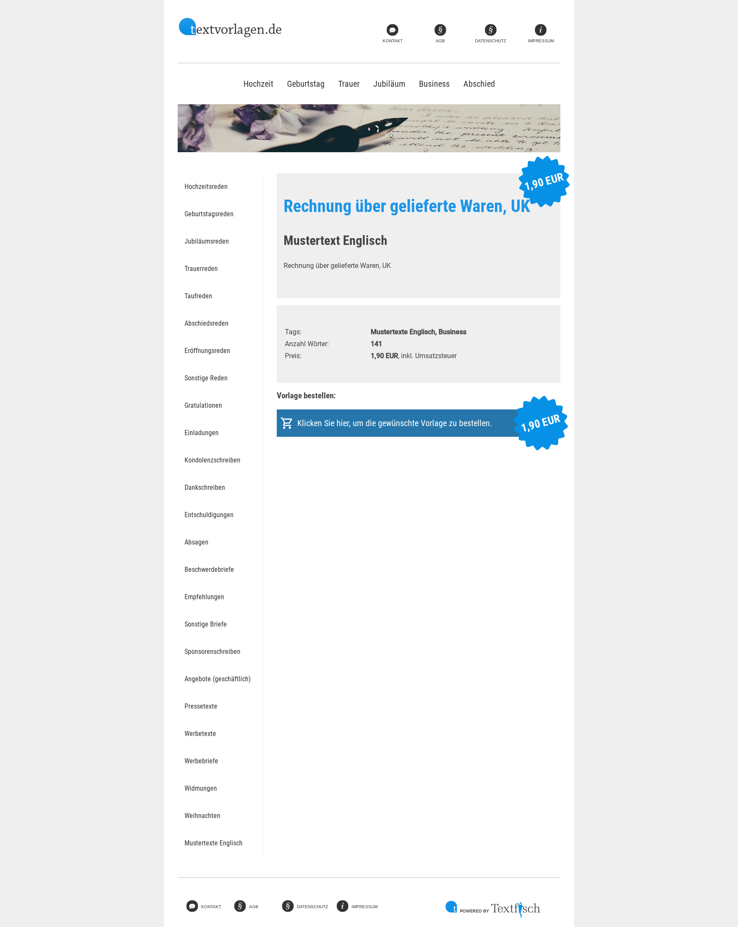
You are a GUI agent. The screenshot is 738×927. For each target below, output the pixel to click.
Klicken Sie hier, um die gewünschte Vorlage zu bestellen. (428, 423)
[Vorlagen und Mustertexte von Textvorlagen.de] (231, 29)
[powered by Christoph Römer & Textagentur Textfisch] (492, 909)
